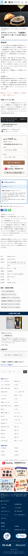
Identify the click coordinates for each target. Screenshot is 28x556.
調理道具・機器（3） (5, 412)
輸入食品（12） (4, 423)
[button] (21, 536)
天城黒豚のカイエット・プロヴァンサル (10, 297)
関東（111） (16, 426)
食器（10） (3, 416)
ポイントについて (4, 514)
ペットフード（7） (18, 423)
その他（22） (3, 398)
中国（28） (3, 437)
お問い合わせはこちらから (18, 206)
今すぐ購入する (15, 162)
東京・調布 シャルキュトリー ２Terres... (10, 304)
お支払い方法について (5, 511)
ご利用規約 (16, 526)
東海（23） (16, 430)
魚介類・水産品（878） (6, 388)
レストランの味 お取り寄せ (7, 291)
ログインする (3, 504)
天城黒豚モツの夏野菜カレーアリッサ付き (10, 300)
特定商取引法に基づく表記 (19, 529)
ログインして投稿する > (8, 364)
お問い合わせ (3, 518)
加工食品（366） (4, 391)
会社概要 (3, 526)
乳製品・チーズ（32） (5, 402)
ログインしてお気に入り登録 (15, 172)
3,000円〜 (16, 448)
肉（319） (16, 384)
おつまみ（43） (17, 419)
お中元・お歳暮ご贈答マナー (20, 514)
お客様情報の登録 (18, 504)
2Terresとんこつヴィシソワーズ (8, 294)
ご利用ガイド (3, 507)
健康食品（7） (17, 405)
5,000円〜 (3, 451)
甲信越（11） (3, 430)
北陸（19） (16, 433)
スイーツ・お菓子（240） (19, 391)
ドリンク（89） (4, 395)
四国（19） (16, 437)
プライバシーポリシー (5, 529)
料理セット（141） (18, 395)
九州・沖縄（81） (4, 440)
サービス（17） (17, 412)
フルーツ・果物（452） (6, 384)
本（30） (16, 409)
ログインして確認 (12, 268)
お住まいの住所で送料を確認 (8, 120)
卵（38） (16, 398)
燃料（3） (3, 409)
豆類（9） (16, 388)
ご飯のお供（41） (4, 419)
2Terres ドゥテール (11, 256)
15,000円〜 (16, 455)
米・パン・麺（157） (5, 381)
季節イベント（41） (18, 440)
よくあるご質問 (17, 507)
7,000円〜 (16, 451)
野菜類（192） (17, 381)
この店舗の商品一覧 (8, 335)
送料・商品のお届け (18, 511)
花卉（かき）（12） (18, 416)
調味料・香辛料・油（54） (6, 405)
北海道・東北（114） (5, 426)
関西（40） (3, 433)
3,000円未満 (3, 448)
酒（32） (16, 402)
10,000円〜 (3, 455)
